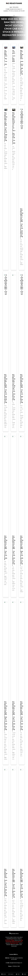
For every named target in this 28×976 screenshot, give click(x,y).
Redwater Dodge (9, 940)
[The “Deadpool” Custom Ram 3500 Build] (14, 47)
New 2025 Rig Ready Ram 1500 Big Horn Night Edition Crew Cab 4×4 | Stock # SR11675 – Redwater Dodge (21, 716)
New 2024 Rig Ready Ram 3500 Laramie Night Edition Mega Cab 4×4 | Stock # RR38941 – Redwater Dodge (5, 716)
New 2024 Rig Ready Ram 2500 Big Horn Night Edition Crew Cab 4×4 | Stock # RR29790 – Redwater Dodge (21, 884)
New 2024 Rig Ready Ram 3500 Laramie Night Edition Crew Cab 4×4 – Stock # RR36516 (5, 547)
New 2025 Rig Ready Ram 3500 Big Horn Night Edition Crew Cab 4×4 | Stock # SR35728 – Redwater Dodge (21, 389)
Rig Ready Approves (17, 941)
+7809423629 (15, 7)
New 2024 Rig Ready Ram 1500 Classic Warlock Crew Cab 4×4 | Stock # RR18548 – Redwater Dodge (5, 883)
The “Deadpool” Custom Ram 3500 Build (13, 56)
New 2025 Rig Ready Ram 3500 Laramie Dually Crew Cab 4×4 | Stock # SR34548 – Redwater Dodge (13, 388)
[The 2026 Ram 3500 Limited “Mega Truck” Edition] (6, 47)
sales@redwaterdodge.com (16, 9)
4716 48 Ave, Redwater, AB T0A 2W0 (16, 11)
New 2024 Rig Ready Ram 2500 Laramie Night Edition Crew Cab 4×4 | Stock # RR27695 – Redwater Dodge (13, 884)
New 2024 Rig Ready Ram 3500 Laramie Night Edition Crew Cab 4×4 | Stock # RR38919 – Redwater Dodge (13, 716)
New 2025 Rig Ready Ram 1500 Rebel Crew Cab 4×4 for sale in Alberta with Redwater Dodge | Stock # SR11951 (13, 128)
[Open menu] (14, 15)
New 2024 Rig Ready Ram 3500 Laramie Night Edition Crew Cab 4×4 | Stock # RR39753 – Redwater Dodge (13, 550)
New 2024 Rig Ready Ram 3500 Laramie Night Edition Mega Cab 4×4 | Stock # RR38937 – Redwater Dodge (21, 550)
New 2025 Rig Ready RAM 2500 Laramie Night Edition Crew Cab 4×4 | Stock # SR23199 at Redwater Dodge (21, 223)
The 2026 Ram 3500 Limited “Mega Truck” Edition (5, 58)
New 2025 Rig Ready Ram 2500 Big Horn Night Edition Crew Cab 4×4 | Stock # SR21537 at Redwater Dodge (5, 389)
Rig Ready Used (14, 943)
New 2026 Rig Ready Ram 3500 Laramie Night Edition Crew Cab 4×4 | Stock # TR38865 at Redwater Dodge (5, 127)
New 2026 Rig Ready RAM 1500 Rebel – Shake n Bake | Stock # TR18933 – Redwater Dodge (21, 63)
